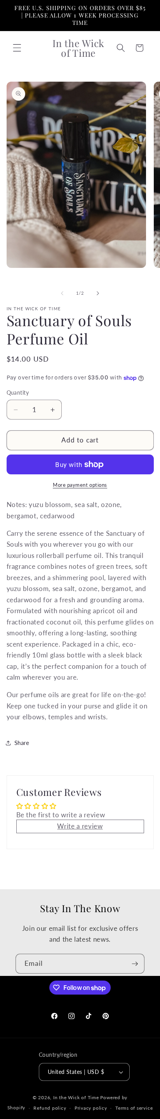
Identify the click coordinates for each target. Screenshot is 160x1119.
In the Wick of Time (76, 1097)
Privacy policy (91, 1108)
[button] (17, 47)
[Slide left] (62, 293)
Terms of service (134, 1108)
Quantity (18, 392)
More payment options (80, 485)
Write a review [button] (80, 826)
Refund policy (49, 1108)
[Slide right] (97, 293)
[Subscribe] (134, 964)
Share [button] (22, 742)
